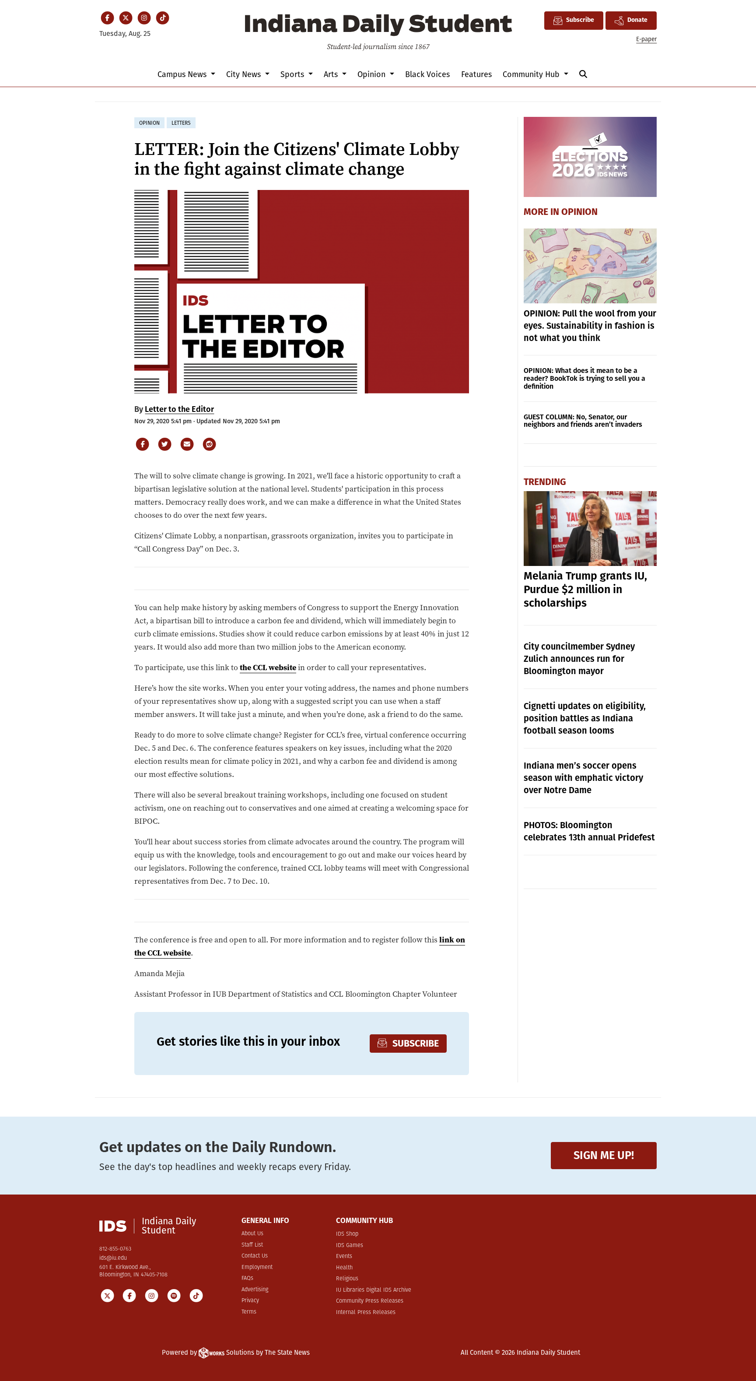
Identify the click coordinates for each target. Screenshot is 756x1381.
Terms (249, 1312)
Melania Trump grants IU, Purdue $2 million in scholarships (585, 589)
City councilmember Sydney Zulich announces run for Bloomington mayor (579, 658)
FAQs (247, 1278)
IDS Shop (347, 1234)
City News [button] (244, 74)
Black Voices (427, 74)
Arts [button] (332, 74)
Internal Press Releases (366, 1312)
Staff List (252, 1245)
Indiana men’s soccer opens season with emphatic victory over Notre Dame (583, 777)
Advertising (255, 1290)
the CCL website (268, 667)
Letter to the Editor (179, 409)
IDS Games (349, 1245)
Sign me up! (604, 1155)
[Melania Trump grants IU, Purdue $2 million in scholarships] (590, 528)
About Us (252, 1234)
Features (476, 74)
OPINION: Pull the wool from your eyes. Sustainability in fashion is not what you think (590, 325)
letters (181, 123)
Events (344, 1256)
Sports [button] (293, 74)
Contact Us (255, 1256)
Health (344, 1268)
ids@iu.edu (113, 1258)
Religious (347, 1279)
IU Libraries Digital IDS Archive (373, 1290)
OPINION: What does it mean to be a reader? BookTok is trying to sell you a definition (584, 378)
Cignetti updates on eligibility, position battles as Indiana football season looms (585, 718)
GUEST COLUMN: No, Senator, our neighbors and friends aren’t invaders (583, 421)
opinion (149, 123)
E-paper (646, 39)
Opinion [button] (372, 74)
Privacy (250, 1301)
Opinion (579, 212)
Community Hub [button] (532, 74)
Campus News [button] (183, 74)
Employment (257, 1267)
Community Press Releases (369, 1301)
